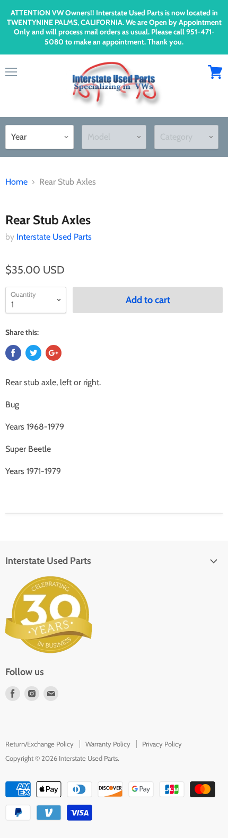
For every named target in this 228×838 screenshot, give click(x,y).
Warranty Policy (107, 744)
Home (16, 182)
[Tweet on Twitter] (33, 353)
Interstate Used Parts (54, 237)
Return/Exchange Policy (39, 744)
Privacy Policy (162, 744)
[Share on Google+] (54, 353)
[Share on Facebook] (13, 353)
